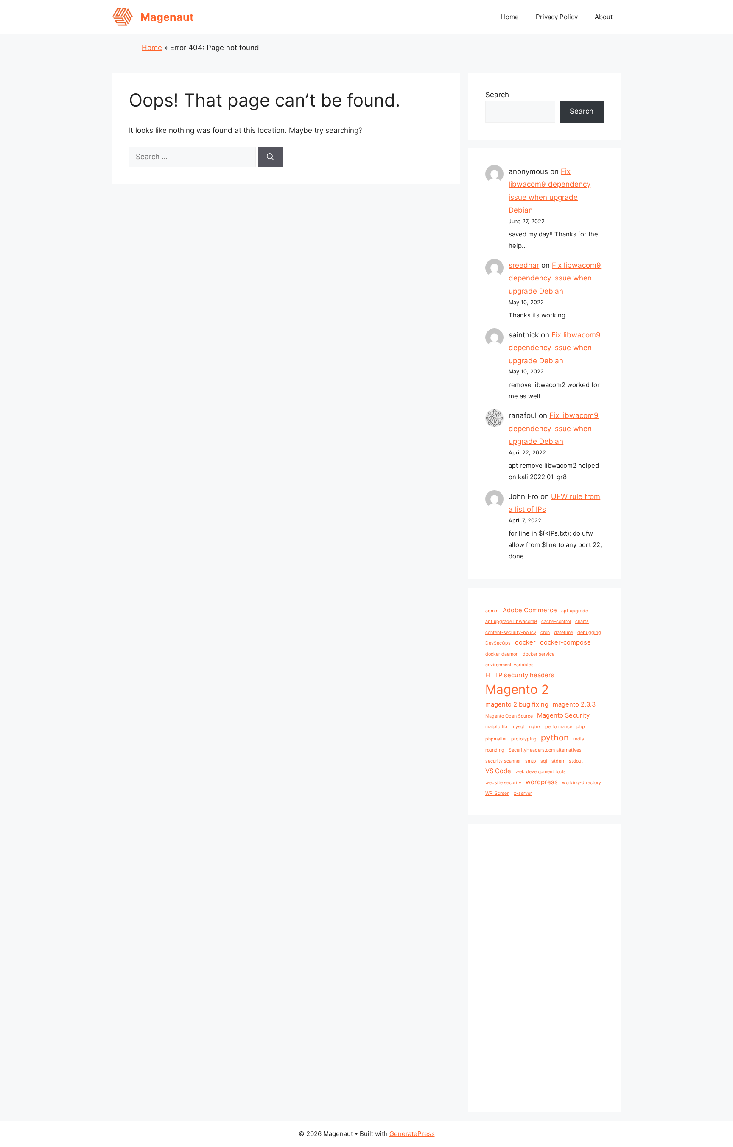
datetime (563, 632)
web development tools (540, 771)
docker (525, 642)
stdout (576, 761)
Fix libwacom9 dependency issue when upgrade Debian (555, 278)
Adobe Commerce (530, 610)
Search (497, 94)
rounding (494, 750)
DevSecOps (498, 643)
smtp (530, 761)
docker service (538, 654)
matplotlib (496, 726)
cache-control (556, 621)
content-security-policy (510, 632)
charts (582, 621)
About (604, 17)
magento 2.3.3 (574, 704)
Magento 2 (517, 689)
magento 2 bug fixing (516, 704)
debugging (589, 632)
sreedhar (524, 265)
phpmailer (496, 739)
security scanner (503, 761)
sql (543, 761)
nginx (535, 726)
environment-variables (509, 664)
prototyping (524, 739)
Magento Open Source (509, 716)
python (555, 737)
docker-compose (565, 642)
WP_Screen (497, 793)
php (580, 726)
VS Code (498, 771)
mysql (518, 726)
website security (503, 782)
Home (510, 17)
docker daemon (501, 654)
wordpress (542, 782)
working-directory (581, 782)
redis (578, 739)
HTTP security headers (519, 675)
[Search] (270, 157)
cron (545, 632)
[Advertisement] (544, 968)
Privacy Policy (557, 17)
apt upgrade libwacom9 (511, 621)
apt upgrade (574, 611)
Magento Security (563, 715)
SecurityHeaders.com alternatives (545, 750)
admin (491, 611)
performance (558, 726)
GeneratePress (412, 1134)
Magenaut (167, 17)
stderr (558, 761)
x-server (523, 793)
